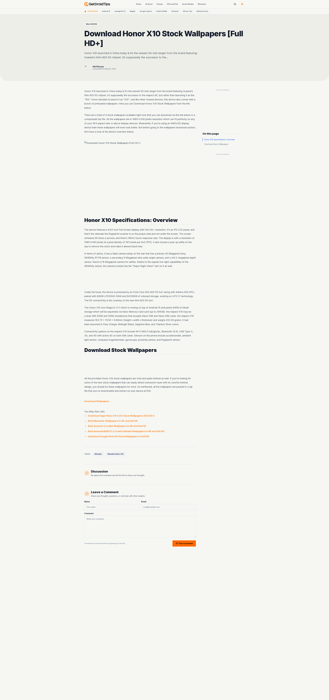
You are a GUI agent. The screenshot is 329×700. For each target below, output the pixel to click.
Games (160, 4)
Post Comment (186, 543)
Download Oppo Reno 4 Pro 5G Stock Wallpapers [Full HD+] (121, 415)
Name (87, 501)
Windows (202, 4)
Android (148, 4)
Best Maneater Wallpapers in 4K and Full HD (113, 421)
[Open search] (234, 4)
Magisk (132, 11)
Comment (89, 513)
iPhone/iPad (172, 4)
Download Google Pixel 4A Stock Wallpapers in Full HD (118, 436)
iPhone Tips (187, 11)
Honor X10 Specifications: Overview (219, 139)
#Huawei (98, 454)
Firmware (175, 11)
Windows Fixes (202, 11)
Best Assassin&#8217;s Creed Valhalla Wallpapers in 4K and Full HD (126, 431)
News (138, 4)
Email (143, 501)
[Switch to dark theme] (242, 4)
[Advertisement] (140, 279)
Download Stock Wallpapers (216, 144)
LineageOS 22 (120, 11)
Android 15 (106, 11)
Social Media (188, 4)
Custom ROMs (161, 11)
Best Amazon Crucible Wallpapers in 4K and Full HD (117, 426)
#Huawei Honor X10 (116, 454)
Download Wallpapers (96, 401)
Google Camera (146, 11)
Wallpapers (91, 24)
